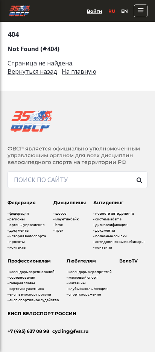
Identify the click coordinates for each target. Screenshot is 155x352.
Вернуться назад (32, 71)
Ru (111, 11)
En (124, 11)
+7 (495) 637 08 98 (28, 331)
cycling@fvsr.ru (70, 331)
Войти (94, 11)
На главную (79, 71)
